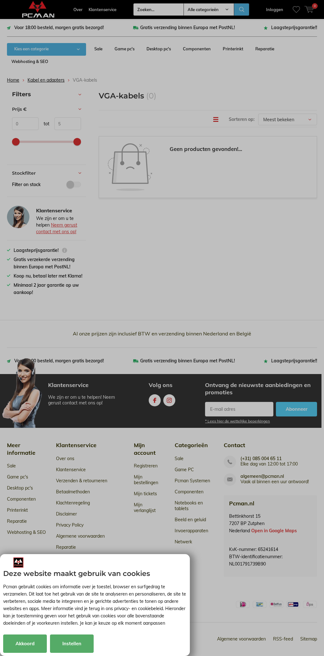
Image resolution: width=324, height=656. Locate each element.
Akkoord (25, 643)
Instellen (71, 643)
